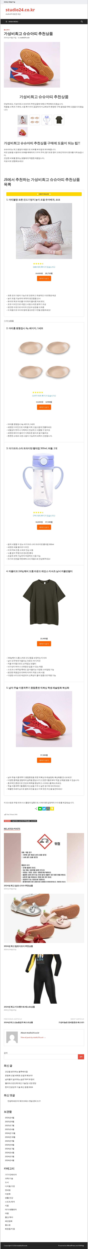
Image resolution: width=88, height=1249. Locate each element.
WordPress (71, 1245)
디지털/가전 (10, 1186)
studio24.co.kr (20, 10)
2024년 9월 (9, 1141)
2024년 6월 (9, 1152)
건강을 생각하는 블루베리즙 (16, 1071)
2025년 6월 (9, 1129)
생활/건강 (9, 1198)
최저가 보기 (44, 278)
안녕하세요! (12, 1101)
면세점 (8, 1190)
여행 (7, 1213)
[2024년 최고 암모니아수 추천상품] (44, 858)
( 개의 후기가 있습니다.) (44, 267)
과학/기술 (9, 1178)
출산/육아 (7, 30)
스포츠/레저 (10, 1202)
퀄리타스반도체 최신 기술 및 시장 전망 (20, 1083)
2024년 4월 (9, 1160)
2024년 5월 (9, 1156)
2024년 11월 (10, 1133)
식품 (7, 1205)
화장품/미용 (10, 1229)
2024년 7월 (9, 1149)
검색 (6, 1053)
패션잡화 (8, 1221)
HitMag (81, 1245)
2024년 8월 (9, 1145)
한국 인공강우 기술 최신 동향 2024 (19, 1087)
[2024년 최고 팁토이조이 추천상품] (44, 919)
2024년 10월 (10, 1137)
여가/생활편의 (11, 1209)
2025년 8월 (9, 1121)
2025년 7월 (9, 1125)
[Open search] (82, 21)
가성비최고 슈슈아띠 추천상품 (20, 821)
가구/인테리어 (11, 1174)
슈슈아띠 (33, 821)
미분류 (8, 1194)
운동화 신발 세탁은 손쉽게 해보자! (19, 1075)
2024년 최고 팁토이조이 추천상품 (18, 946)
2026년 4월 (9, 1118)
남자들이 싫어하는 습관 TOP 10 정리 (19, 1079)
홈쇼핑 (8, 1225)
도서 (7, 1182)
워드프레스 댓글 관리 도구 (30, 1101)
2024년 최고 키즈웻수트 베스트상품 (19, 1007)
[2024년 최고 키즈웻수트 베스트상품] (44, 980)
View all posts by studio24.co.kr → (33, 1037)
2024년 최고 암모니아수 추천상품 (18, 885)
